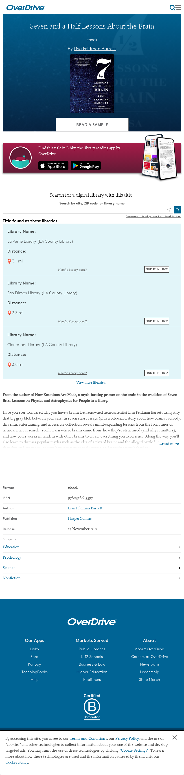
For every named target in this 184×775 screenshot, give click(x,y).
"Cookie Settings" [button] (134, 751)
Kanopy (34, 664)
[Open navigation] (175, 7)
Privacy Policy (127, 739)
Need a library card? (72, 269)
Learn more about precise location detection (153, 216)
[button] (34, 640)
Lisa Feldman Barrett (95, 48)
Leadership (149, 672)
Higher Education (92, 672)
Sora (34, 656)
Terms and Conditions (88, 739)
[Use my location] (169, 209)
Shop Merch (149, 679)
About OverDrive (149, 649)
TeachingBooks (35, 672)
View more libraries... (92, 382)
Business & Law (92, 664)
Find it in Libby (156, 269)
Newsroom (149, 664)
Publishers (92, 679)
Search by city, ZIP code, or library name (92, 203)
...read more (169, 444)
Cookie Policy (16, 763)
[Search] (177, 209)
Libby (34, 649)
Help (35, 679)
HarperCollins (80, 519)
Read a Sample (92, 124)
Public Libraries (92, 649)
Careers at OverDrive (149, 656)
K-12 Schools (92, 656)
